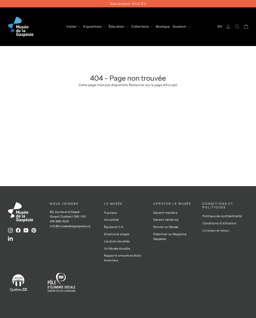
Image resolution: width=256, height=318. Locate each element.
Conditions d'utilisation (219, 223)
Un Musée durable (117, 248)
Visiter (71, 26)
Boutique (163, 26)
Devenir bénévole (165, 220)
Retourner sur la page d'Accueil (153, 85)
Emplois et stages (117, 234)
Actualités (111, 220)
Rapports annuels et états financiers (122, 258)
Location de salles (117, 241)
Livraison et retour (216, 230)
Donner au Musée (165, 227)
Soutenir (180, 26)
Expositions (92, 26)
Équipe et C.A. (114, 227)
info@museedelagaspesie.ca (70, 226)
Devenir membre (165, 213)
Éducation (117, 26)
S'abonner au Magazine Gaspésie (169, 236)
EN (220, 26)
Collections (140, 26)
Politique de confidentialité (222, 216)
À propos (110, 213)
